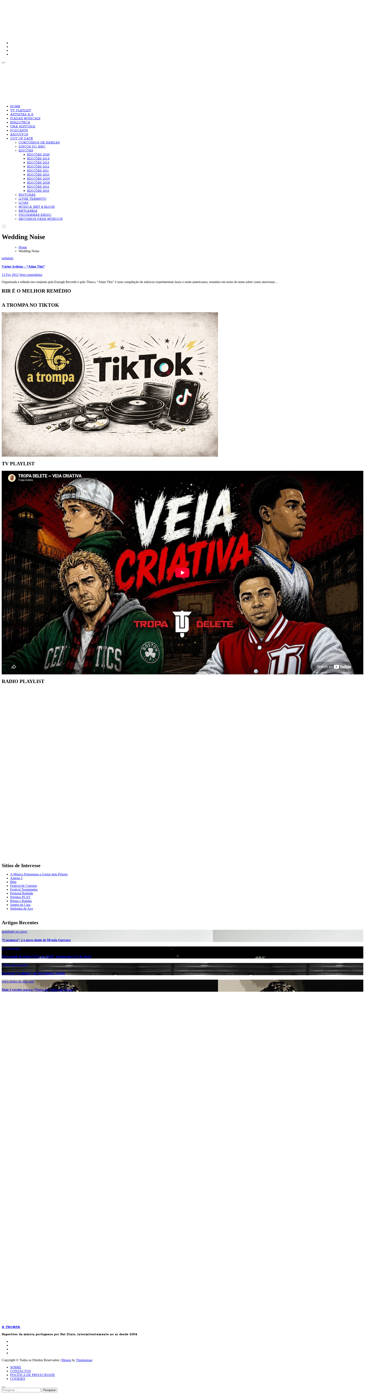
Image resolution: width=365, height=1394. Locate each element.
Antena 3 (16, 878)
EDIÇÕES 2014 (38, 159)
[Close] (3, 1387)
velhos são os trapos (15, 965)
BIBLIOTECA (20, 123)
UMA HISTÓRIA (22, 127)
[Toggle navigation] (3, 62)
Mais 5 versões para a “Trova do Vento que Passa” (38, 989)
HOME (15, 106)
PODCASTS (19, 131)
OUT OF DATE (21, 139)
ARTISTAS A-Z (21, 114)
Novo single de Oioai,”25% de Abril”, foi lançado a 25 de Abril (46, 956)
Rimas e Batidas (21, 901)
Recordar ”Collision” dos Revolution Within (33, 973)
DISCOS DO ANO (32, 147)
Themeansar (84, 1360)
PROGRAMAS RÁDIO (35, 215)
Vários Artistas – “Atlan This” (23, 266)
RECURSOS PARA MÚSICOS (41, 219)
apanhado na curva (14, 931)
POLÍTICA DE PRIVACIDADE (32, 1375)
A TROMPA (62, 16)
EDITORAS (27, 195)
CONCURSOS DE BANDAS (39, 143)
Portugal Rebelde (21, 893)
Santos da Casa (20, 905)
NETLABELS (28, 211)
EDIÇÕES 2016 (38, 187)
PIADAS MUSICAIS (25, 119)
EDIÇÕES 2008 (38, 183)
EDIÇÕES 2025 (38, 155)
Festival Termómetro (24, 889)
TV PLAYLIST (20, 110)
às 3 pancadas (11, 948)
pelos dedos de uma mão (18, 981)
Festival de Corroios (23, 885)
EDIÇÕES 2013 (38, 163)
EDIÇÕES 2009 (38, 179)
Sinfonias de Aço (21, 908)
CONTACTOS (20, 1371)
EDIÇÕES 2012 (38, 167)
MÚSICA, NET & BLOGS (37, 207)
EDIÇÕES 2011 (38, 171)
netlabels (7, 258)
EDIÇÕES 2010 (38, 175)
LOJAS (23, 203)
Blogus (66, 1360)
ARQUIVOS (19, 135)
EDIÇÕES (26, 151)
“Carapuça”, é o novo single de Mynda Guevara (36, 940)
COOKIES (17, 1378)
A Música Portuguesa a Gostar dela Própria (39, 874)
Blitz (13, 882)
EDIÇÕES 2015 (38, 191)
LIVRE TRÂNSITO (32, 199)
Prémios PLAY (20, 897)
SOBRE (15, 1367)
